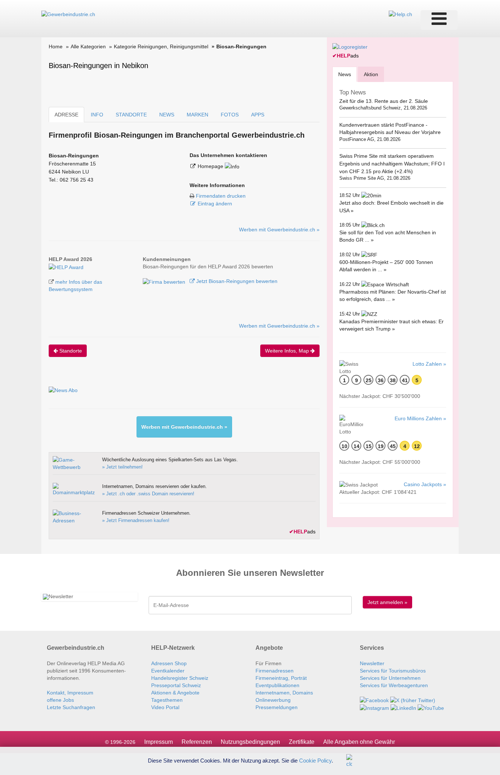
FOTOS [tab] (230, 115)
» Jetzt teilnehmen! (122, 467)
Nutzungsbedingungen (250, 742)
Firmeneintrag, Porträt (281, 678)
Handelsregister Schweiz (179, 678)
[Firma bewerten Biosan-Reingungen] (165, 281)
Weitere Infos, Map (287, 351)
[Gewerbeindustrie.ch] (68, 14)
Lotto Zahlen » (429, 364)
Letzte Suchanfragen (71, 707)
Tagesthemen (167, 700)
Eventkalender (167, 671)
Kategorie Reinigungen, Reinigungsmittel (161, 46)
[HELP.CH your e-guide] (400, 14)
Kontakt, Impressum (70, 693)
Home (56, 46)
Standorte (70, 351)
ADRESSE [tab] (66, 115)
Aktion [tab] (371, 74)
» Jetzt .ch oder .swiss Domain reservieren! (148, 493)
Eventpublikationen (277, 685)
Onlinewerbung (273, 700)
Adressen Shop (169, 663)
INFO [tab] (97, 115)
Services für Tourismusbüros (393, 671)
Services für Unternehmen (390, 678)
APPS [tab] (257, 115)
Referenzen (197, 742)
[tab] (344, 74)
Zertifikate (301, 742)
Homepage (211, 166)
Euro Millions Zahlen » (420, 418)
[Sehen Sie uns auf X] (412, 700)
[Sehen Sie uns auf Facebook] (374, 700)
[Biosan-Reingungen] (66, 266)
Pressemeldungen (276, 707)
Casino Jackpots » (425, 484)
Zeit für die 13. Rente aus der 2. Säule (383, 101)
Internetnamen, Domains (284, 693)
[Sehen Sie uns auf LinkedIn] (403, 708)
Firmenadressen (274, 671)
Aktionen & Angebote (175, 693)
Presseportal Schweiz (176, 685)
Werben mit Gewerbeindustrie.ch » (279, 229)
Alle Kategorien (88, 46)
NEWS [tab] (166, 115)
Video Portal (165, 707)
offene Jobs (60, 700)
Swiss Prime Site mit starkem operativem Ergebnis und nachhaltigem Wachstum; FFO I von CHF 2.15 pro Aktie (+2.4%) (392, 163)
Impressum (158, 742)
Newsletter (372, 663)
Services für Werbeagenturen (394, 685)
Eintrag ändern (215, 203)
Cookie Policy (315, 760)
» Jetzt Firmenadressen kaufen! (135, 520)
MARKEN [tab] (197, 115)
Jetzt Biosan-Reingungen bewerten (236, 281)
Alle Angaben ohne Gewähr (359, 742)
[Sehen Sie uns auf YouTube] (431, 708)
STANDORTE (131, 115)
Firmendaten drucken (221, 196)
